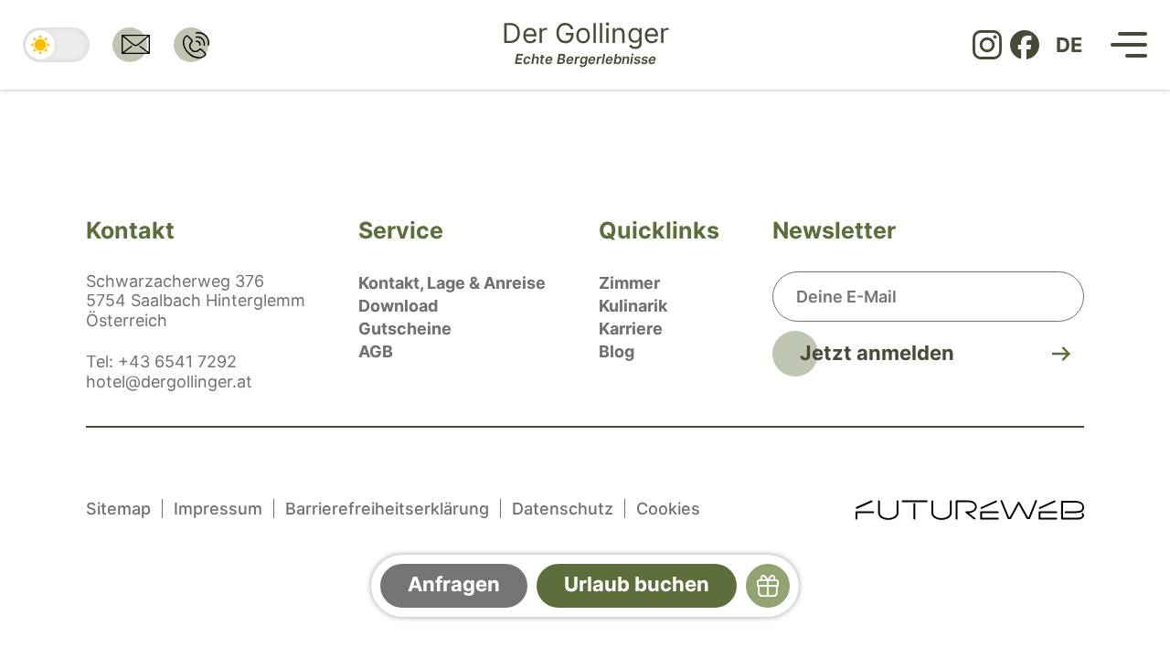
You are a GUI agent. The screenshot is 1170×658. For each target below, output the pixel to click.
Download (398, 305)
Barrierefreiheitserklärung (387, 508)
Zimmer (629, 282)
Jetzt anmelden (877, 353)
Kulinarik (633, 305)
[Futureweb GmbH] (970, 508)
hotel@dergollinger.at (169, 381)
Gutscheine (405, 328)
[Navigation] (1129, 45)
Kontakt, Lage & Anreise (452, 282)
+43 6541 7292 (177, 361)
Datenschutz (562, 508)
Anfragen (454, 584)
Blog (616, 351)
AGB (375, 351)
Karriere (631, 328)
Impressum (218, 508)
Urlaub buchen (636, 584)
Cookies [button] (668, 508)
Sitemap (118, 508)
